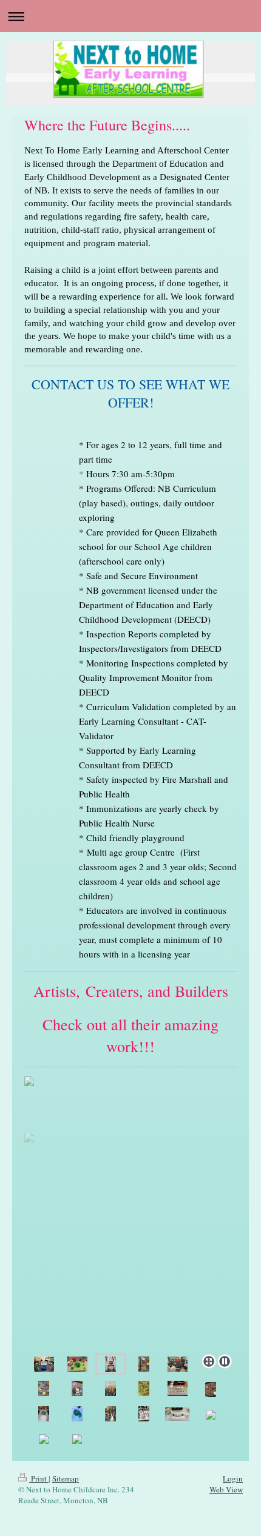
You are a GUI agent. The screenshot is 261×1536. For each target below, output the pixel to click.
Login (233, 1478)
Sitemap (65, 1478)
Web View (226, 1489)
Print (39, 1478)
